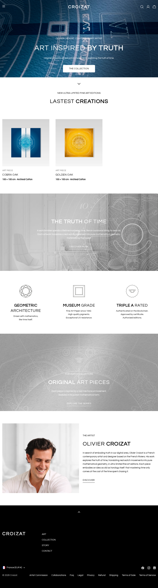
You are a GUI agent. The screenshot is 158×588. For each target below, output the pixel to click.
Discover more (79, 247)
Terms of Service (147, 575)
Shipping (113, 575)
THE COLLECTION (79, 68)
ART (44, 534)
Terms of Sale (128, 575)
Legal (80, 575)
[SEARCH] (142, 7)
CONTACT (47, 551)
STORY (45, 545)
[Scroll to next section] (79, 84)
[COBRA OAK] (25, 142)
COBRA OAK (10, 174)
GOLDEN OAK (64, 174)
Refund (102, 575)
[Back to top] (79, 512)
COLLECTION (49, 540)
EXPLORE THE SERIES (79, 403)
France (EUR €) (14, 567)
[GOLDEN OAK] (79, 142)
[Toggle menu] (4, 7)
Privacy (90, 575)
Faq (72, 575)
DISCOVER (89, 480)
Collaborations (58, 575)
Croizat (13, 575)
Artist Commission (38, 575)
